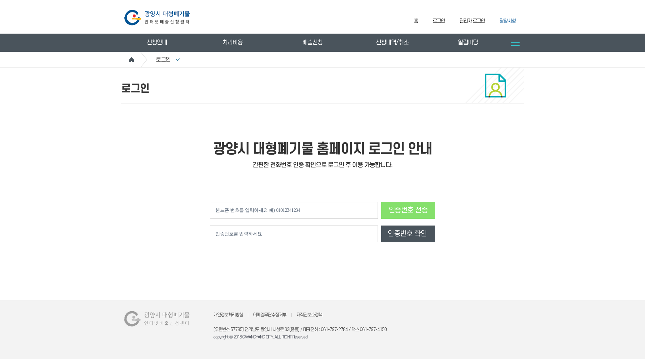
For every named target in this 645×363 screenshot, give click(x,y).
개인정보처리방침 (228, 314)
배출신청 (312, 42)
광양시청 (508, 21)
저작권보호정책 (309, 314)
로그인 (439, 21)
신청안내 (157, 42)
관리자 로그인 (472, 21)
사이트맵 (515, 42)
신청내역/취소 (392, 42)
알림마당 (468, 42)
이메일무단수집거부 (269, 314)
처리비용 (232, 42)
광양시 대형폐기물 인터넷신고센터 (157, 18)
